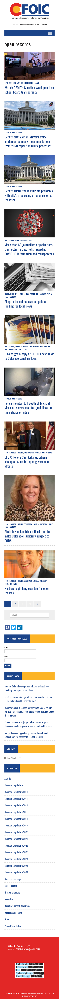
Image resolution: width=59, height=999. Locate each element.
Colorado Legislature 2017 (35, 581)
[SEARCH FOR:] (29, 615)
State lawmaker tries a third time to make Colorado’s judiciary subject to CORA (27, 536)
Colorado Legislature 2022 (16, 845)
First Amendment (11, 294)
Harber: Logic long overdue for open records (26, 590)
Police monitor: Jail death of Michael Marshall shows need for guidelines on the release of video (28, 407)
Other (7, 919)
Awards (7, 778)
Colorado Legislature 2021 (16, 839)
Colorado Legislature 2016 (16, 805)
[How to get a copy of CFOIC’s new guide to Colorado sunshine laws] (29, 341)
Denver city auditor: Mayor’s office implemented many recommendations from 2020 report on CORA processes (28, 141)
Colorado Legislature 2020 (16, 832)
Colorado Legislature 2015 (16, 798)
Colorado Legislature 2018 (35, 524)
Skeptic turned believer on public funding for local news (25, 304)
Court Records (10, 885)
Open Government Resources (27, 346)
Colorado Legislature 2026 (16, 872)
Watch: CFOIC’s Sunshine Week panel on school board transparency (29, 90)
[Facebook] (7, 627)
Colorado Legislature (13, 452)
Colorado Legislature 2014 (16, 792)
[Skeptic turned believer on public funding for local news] (29, 289)
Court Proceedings (12, 879)
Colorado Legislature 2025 (16, 865)
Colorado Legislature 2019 (16, 825)
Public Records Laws (30, 83)
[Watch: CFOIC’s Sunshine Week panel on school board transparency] (29, 78)
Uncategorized (10, 584)
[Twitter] (13, 627)
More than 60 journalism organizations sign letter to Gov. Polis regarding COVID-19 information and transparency (29, 249)
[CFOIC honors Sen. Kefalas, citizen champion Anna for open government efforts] (29, 447)
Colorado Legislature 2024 (16, 859)
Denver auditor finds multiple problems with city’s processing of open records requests (28, 195)
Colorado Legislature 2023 (16, 852)
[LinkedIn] (19, 627)
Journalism (9, 240)
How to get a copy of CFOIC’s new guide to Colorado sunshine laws (29, 356)
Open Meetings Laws (12, 83)
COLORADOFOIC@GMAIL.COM (28, 949)
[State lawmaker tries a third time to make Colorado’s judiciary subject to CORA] (29, 519)
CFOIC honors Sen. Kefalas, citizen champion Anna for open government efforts (27, 461)
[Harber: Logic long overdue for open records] (29, 576)
